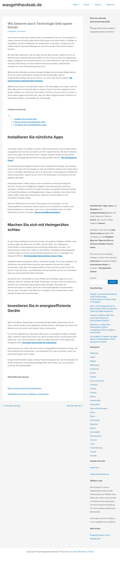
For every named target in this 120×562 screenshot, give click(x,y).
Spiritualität (95, 432)
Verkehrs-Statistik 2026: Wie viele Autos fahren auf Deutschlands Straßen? (102, 318)
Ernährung (94, 369)
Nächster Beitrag (75, 406)
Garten (93, 396)
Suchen (93, 278)
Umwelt (93, 456)
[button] (79, 4)
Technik (93, 440)
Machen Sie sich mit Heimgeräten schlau (30, 122)
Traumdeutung (96, 448)
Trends (93, 452)
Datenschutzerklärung (99, 474)
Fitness (93, 389)
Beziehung (94, 365)
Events (93, 373)
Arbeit (92, 357)
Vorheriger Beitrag (11, 406)
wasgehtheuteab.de (22, 4)
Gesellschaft (95, 400)
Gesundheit (95, 404)
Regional (93, 424)
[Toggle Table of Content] (9, 116)
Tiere (92, 444)
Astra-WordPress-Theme (83, 552)
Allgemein (94, 353)
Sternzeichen (95, 436)
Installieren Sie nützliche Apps (25, 119)
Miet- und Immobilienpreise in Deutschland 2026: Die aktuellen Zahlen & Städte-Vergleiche (103, 308)
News (92, 416)
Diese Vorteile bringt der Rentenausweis (24, 388)
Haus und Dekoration (99, 408)
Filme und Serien (97, 381)
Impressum (94, 467)
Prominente (95, 420)
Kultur (92, 412)
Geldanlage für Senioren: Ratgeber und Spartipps (28, 394)
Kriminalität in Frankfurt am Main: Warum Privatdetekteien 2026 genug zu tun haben (104, 339)
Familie (93, 377)
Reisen (93, 428)
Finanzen (12, 31)
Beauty (93, 361)
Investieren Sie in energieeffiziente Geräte (31, 125)
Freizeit (93, 392)
